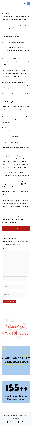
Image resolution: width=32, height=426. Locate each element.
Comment (6, 249)
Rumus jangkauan (7, 156)
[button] (24, 3)
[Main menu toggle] (28, 3)
